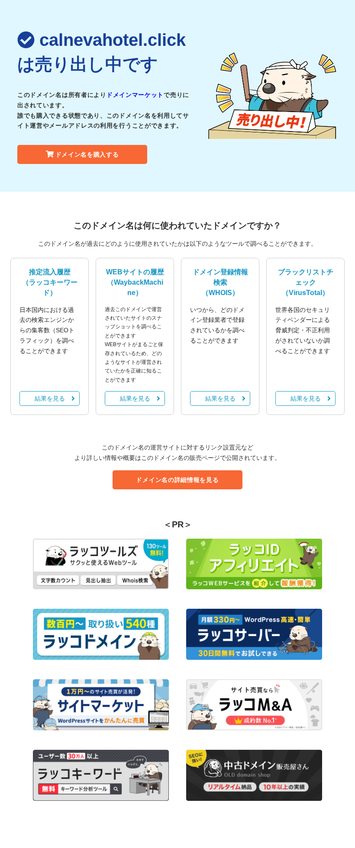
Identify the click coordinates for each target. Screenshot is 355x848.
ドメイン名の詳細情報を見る (177, 479)
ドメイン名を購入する (87, 154)
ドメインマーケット (135, 94)
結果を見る (50, 398)
